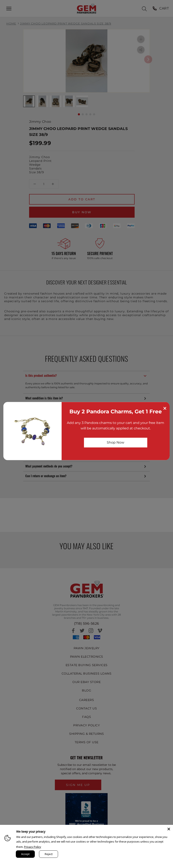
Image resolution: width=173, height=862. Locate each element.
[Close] (169, 829)
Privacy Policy (32, 847)
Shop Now (115, 442)
